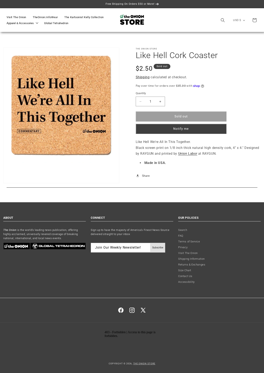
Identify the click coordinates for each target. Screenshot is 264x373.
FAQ (180, 235)
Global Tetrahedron (56, 23)
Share (146, 175)
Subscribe (157, 247)
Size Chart (184, 270)
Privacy (182, 247)
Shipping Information (191, 259)
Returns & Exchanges (191, 264)
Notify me (181, 129)
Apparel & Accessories (20, 23)
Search (182, 230)
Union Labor (187, 154)
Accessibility (186, 282)
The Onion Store (144, 363)
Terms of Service (189, 241)
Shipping (143, 77)
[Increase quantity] (160, 101)
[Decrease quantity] (140, 101)
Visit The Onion (16, 17)
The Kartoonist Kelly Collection (84, 17)
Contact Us (185, 276)
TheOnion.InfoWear (45, 17)
